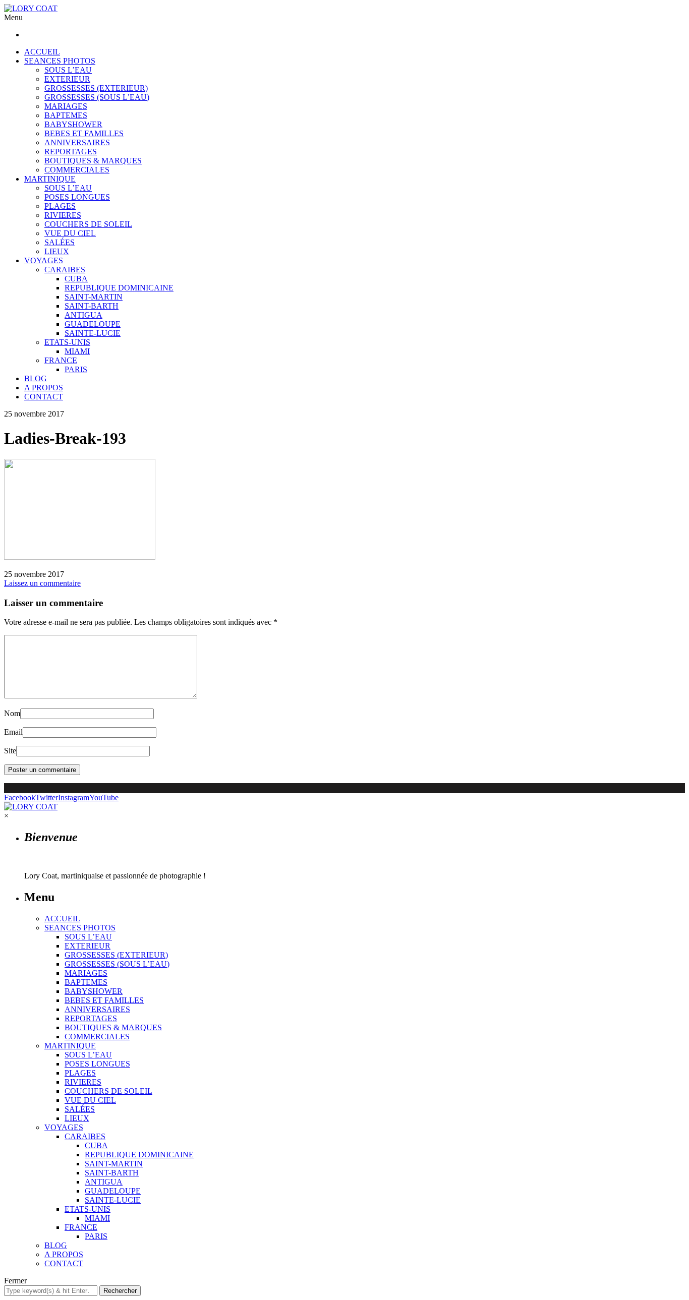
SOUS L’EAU (68, 70)
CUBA (76, 278)
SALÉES (59, 242)
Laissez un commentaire (42, 583)
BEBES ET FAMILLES (84, 133)
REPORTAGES (70, 151)
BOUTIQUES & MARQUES (93, 160)
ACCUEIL (42, 51)
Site (10, 750)
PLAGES (60, 206)
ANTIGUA (83, 315)
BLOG (35, 378)
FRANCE (60, 360)
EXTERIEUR (67, 79)
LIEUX (56, 251)
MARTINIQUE (50, 178)
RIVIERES (62, 215)
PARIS (76, 369)
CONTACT (43, 396)
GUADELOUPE (93, 324)
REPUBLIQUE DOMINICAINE (119, 287)
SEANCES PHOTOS (59, 60)
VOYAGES (43, 260)
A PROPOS (43, 387)
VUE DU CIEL (70, 233)
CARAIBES (64, 269)
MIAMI (77, 351)
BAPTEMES (65, 115)
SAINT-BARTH (92, 306)
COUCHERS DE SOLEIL (88, 224)
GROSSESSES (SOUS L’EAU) (96, 97)
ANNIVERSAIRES (77, 142)
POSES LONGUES (77, 197)
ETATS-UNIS (67, 342)
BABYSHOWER (73, 124)
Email (13, 732)
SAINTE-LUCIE (93, 333)
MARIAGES (65, 106)
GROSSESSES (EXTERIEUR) (96, 88)
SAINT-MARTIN (94, 296)
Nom (12, 713)
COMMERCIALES (76, 169)
